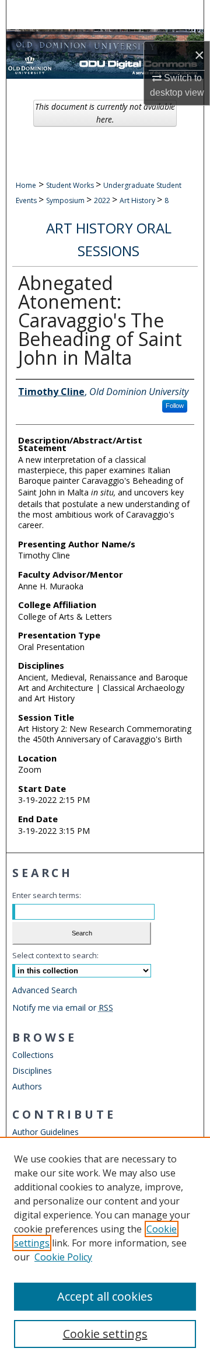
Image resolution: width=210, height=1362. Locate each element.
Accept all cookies (105, 1296)
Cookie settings (105, 1334)
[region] (105, 1249)
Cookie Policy (63, 1257)
